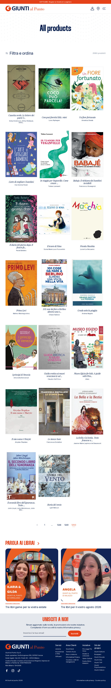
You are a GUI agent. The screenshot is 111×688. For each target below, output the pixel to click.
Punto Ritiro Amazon (86, 662)
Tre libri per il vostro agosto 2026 (81, 607)
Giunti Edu (98, 660)
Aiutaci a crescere (85, 655)
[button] (104, 8)
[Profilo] (92, 8)
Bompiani (97, 654)
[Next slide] (107, 570)
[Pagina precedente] (37, 525)
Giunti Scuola (99, 657)
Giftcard (58, 656)
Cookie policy (100, 680)
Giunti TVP (98, 662)
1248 (59, 525)
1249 (66, 525)
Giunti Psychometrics (100, 666)
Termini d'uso (71, 652)
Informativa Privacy (73, 657)
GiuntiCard (70, 649)
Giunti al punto (12, 680)
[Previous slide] (7, 570)
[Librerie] (98, 8)
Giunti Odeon (99, 670)
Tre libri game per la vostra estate (25, 607)
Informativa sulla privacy (85, 680)
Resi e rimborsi (71, 654)
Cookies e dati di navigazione (72, 661)
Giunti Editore (99, 652)
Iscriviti (74, 633)
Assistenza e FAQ (59, 653)
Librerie (58, 649)
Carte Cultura (87, 658)
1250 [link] (73, 525)
